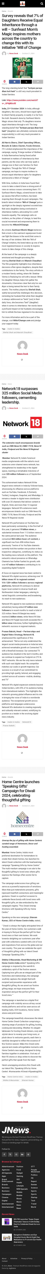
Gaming (19, 1176)
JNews (9, 1266)
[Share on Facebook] (14, 82)
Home (4, 11)
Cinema (5, 1197)
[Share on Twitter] (26, 82)
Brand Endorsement (7, 1180)
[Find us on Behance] (22, 1154)
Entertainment (8, 1204)
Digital (4, 1201)
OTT (33, 1167)
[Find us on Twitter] (10, 1154)
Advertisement (8, 1167)
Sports (34, 1191)
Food (18, 1170)
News (10, 384)
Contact (5, 1261)
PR (32, 1178)
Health (19, 1183)
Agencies (6, 1170)
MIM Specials (22, 1189)
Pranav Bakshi (9, 726)
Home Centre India (15, 1077)
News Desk (13, 53)
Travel (33, 1204)
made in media (14, 329)
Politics (34, 1175)
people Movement (35, 1171)
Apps (4, 1176)
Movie (19, 1199)
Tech (33, 1201)
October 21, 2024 (28, 53)
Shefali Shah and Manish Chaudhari (17, 332)
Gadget (19, 1173)
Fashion (19, 1167)
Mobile (19, 1192)
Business (6, 1188)
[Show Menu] (3, 3)
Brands (10, 11)
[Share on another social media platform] (37, 82)
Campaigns (6, 1194)
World (33, 1207)
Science (34, 1188)
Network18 (26, 722)
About (4, 1258)
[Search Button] (42, 3)
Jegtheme (12, 1268)
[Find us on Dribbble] (28, 1154)
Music (19, 1202)
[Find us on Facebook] (4, 1154)
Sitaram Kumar (28, 1080)
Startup (34, 1197)
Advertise (13, 1258)
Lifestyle (20, 1186)
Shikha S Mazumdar (11, 1080)
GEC (18, 1179)
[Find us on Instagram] (16, 1154)
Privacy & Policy (26, 1258)
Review (34, 1185)
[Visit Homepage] (22, 3)
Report (34, 1181)
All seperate (7, 1173)
